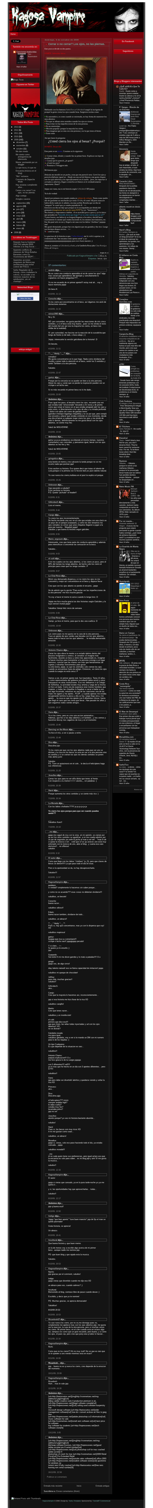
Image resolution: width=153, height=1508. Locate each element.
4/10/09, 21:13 (54, 294)
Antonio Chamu (55, 650)
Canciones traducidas (26, 52)
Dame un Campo (127, 633)
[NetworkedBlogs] (25, 294)
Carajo (51, 515)
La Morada (53, 803)
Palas (47, 248)
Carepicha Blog (126, 334)
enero (19, 228)
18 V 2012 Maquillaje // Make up (136, 586)
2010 (16, 137)
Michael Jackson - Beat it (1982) (135, 492)
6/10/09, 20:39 (54, 786)
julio (18, 209)
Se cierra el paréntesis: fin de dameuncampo (129, 636)
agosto (19, 206)
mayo (19, 216)
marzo (19, 222)
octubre (19, 149)
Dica (50, 742)
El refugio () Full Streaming (130, 403)
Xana (50, 712)
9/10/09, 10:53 (54, 1315)
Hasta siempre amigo (134, 153)
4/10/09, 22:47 (54, 373)
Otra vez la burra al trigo (136, 552)
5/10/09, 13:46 (54, 725)
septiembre (21, 203)
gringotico (53, 458)
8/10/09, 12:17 (54, 1198)
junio (18, 213)
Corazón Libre (125, 181)
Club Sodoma (125, 401)
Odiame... (123, 463)
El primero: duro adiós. (128, 714)
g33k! (121, 364)
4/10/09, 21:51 (54, 349)
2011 (16, 133)
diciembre (20, 142)
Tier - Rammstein (32, 55)
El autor (52, 858)
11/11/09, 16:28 (54, 1388)
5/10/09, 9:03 (54, 554)
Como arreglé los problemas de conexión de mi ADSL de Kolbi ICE (136, 372)
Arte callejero (124, 663)
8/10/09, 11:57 (54, 877)
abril (18, 219)
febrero (19, 225)
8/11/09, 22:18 (54, 1339)
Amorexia (123, 149)
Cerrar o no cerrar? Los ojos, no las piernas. (26, 191)
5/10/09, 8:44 (54, 510)
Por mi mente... (126, 521)
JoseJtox (52, 775)
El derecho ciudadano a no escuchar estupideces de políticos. (130, 338)
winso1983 (53, 314)
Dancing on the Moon (58, 729)
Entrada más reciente (53, 1486)
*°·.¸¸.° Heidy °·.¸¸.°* (56, 353)
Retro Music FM (126, 487)
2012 (16, 130)
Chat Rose (100, 245)
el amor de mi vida (135, 604)
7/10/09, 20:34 (54, 798)
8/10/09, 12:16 (54, 1170)
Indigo (51, 1216)
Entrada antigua (102, 1486)
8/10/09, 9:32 (54, 853)
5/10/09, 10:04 (54, 626)
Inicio (79, 1486)
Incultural (52, 1240)
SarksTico (70, 109)
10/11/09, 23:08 (55, 1373)
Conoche (52, 299)
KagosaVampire (55, 882)
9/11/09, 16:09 (54, 1358)
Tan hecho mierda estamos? (126, 690)
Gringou (55, 248)
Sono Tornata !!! (125, 429)
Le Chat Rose (54, 576)
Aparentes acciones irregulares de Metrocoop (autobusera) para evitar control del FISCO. (24, 263)
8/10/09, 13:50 (54, 1211)
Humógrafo (124, 581)
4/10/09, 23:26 (54, 480)
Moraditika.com (126, 737)
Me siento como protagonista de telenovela (23, 157)
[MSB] (122, 661)
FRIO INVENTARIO (127, 184)
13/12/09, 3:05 (54, 1432)
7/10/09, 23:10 (54, 827)
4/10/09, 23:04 (54, 432)
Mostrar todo (138, 789)
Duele (122, 91)
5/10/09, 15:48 (54, 737)
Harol (50, 790)
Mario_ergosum (55, 539)
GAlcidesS (80, 109)
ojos (105, 258)
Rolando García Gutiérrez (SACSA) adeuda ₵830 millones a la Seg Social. (24, 244)
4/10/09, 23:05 (54, 454)
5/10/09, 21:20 (54, 770)
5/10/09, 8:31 (54, 497)
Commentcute (105, 1501)
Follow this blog (25, 298)
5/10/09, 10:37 (54, 707)
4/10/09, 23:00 (54, 394)
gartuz (51, 377)
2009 (16, 140)
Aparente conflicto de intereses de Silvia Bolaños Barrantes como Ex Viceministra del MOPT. (25, 253)
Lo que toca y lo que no (26, 168)
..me (50, 832)
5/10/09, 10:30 (54, 645)
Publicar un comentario (57, 1477)
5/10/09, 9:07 (54, 571)
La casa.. (123, 767)
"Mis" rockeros (22, 176)
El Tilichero (124, 427)
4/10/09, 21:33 (54, 309)
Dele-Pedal (124, 601)
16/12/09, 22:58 (55, 1472)
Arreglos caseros (23, 199)
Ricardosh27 (54, 1319)
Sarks (73, 245)
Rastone (123, 461)
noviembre (21, 145)
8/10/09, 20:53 (54, 1264)
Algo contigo (21, 196)
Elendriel (123, 438)
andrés (51, 270)
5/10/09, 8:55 (54, 534)
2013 (16, 127)
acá (107, 253)
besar (100, 258)
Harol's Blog (125, 230)
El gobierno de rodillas (135, 305)
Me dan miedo (22, 151)
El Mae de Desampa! (128, 712)
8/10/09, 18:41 (54, 1235)
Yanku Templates (75, 1501)
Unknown (52, 485)
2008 (16, 232)
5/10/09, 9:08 (54, 613)
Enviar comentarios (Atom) (67, 1491)
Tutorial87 (96, 1501)
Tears (121, 440)
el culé (51, 558)
